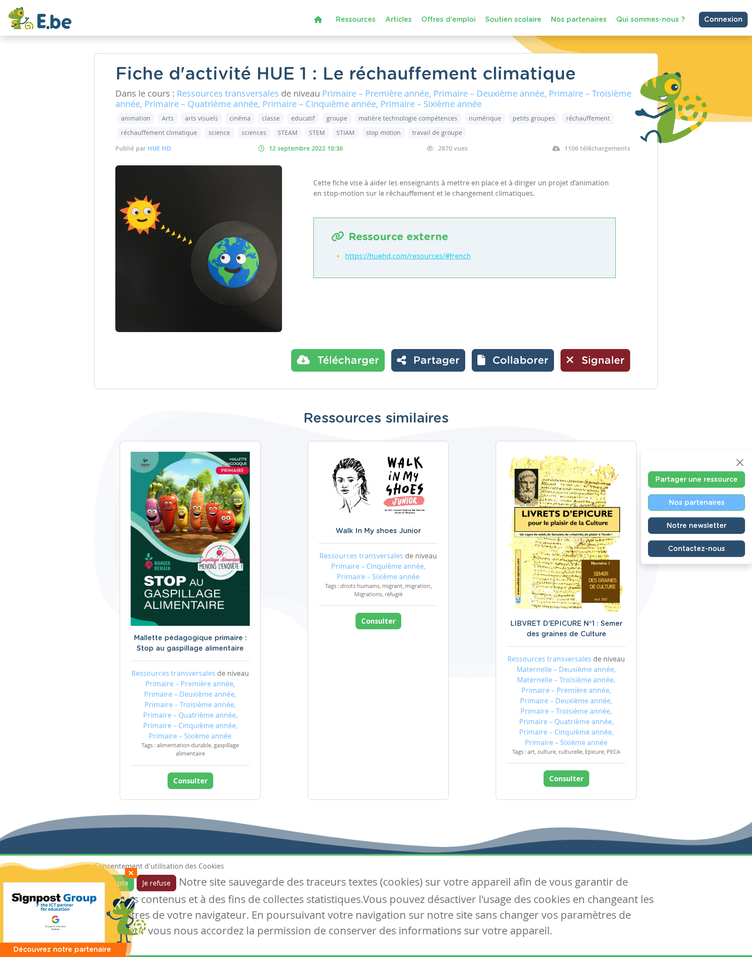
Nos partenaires (579, 19)
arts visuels (201, 118)
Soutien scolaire (513, 19)
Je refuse (156, 883)
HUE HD (159, 148)
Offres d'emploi (448, 19)
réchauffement (588, 118)
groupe (336, 118)
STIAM (345, 132)
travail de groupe (437, 132)
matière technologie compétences (408, 118)
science (219, 132)
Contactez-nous (696, 548)
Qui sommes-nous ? (650, 19)
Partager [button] (435, 361)
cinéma (240, 118)
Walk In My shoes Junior (378, 530)
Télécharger (346, 361)
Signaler (601, 361)
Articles (398, 19)
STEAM (288, 132)
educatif (303, 118)
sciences (254, 132)
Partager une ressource (696, 479)
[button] (513, 360)
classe (271, 118)
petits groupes (534, 118)
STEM (317, 132)
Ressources (356, 19)
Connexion (723, 19)
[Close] (740, 462)
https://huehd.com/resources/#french (408, 256)
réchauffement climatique (159, 132)
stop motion (383, 132)
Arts (168, 118)
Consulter (190, 781)
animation (136, 118)
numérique (485, 118)
